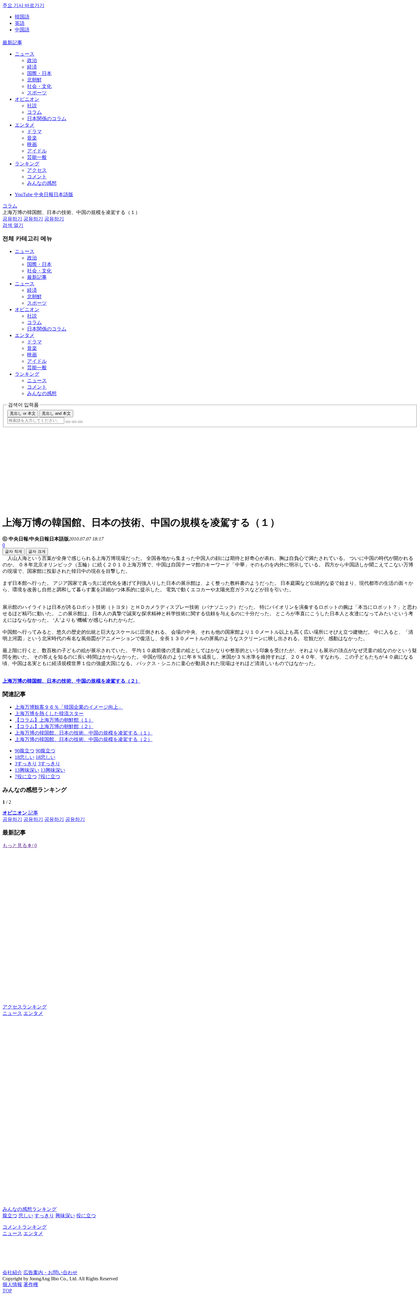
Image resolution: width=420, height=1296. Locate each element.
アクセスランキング (24, 1006)
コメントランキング (24, 1227)
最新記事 (12, 42)
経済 (32, 66)
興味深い (65, 1215)
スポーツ (37, 92)
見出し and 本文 (56, 413)
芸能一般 (37, 157)
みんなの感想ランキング (29, 1209)
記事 (20, 812)
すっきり (44, 1215)
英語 (20, 23)
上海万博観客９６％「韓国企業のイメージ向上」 (69, 707)
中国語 (22, 29)
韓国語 (22, 16)
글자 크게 (37, 551)
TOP (7, 1290)
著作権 (30, 1284)
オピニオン (27, 99)
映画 (32, 144)
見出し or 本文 (23, 413)
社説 (32, 105)
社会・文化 (39, 86)
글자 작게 (13, 551)
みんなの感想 (42, 183)
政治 (32, 60)
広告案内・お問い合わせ (50, 1272)
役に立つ (86, 1215)
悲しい (25, 1215)
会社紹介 (12, 1272)
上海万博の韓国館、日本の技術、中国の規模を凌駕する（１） (84, 732)
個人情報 (12, 1284)
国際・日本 (39, 73)
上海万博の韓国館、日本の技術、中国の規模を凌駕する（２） (84, 739)
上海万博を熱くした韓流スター (49, 713)
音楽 (32, 138)
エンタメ (24, 125)
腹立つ (9, 1215)
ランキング (27, 163)
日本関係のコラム (46, 118)
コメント (37, 176)
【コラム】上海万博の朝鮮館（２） (54, 726)
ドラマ (34, 131)
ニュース (24, 54)
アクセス (37, 170)
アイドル (37, 150)
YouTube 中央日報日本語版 (44, 194)
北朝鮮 (34, 79)
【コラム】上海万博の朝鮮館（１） (54, 720)
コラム (34, 112)
